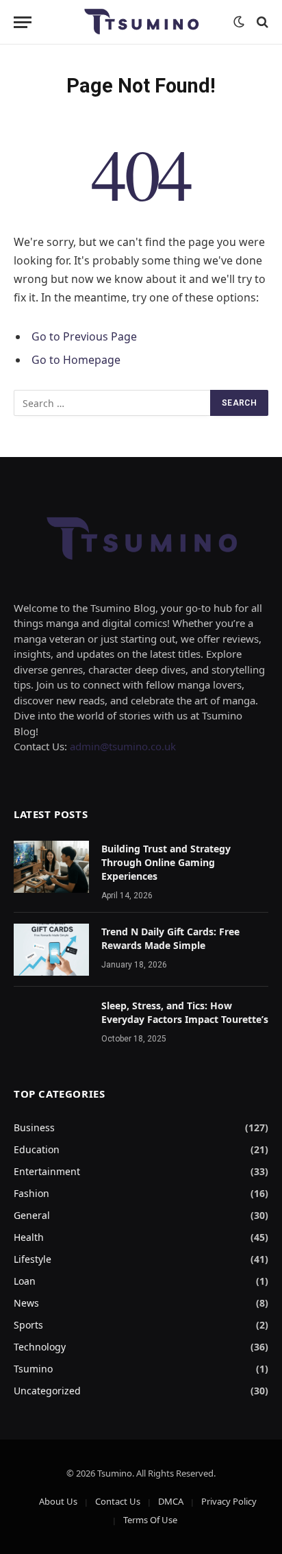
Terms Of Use (150, 1520)
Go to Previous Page (84, 336)
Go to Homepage (75, 359)
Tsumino (33, 1368)
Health (29, 1237)
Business (34, 1127)
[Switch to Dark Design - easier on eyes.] (239, 22)
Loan (25, 1280)
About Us (58, 1501)
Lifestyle (32, 1259)
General (32, 1215)
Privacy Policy (229, 1501)
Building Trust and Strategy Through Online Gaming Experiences (166, 862)
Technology (40, 1346)
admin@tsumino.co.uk (123, 746)
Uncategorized (47, 1390)
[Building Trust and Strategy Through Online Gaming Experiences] (51, 867)
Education (37, 1149)
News (26, 1302)
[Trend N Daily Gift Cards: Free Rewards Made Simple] (51, 950)
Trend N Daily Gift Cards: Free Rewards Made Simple (170, 938)
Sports (28, 1324)
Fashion (31, 1193)
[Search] (261, 22)
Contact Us (117, 1501)
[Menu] (22, 22)
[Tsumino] (141, 22)
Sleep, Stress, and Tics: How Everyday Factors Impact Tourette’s (184, 1012)
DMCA (170, 1501)
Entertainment (47, 1171)
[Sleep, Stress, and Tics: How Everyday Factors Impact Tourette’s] (51, 1024)
